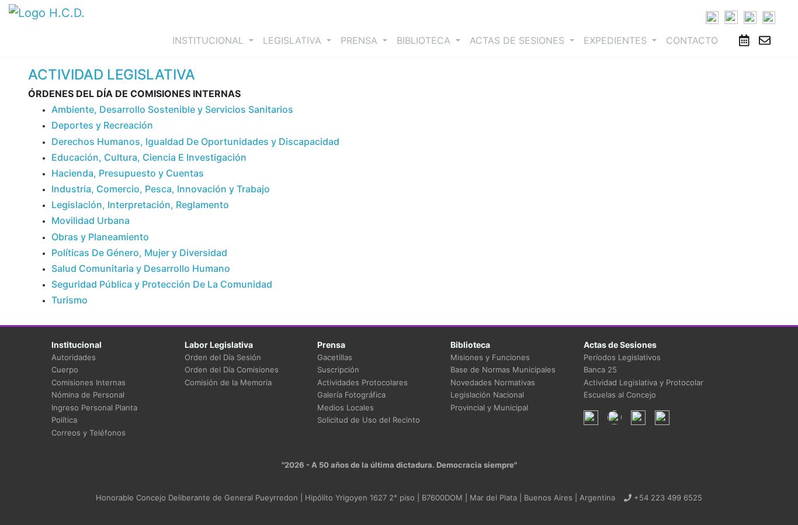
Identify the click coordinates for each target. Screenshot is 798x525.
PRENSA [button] (360, 40)
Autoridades (73, 357)
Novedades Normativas (492, 382)
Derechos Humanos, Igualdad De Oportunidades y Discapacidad (195, 141)
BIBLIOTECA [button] (425, 40)
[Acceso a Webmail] (765, 40)
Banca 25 (600, 369)
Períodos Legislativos (622, 357)
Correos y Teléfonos (88, 432)
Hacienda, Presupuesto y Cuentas (127, 173)
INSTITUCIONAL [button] (215, 40)
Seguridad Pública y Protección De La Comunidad (161, 284)
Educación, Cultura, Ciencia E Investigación (149, 157)
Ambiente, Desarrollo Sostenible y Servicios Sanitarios (172, 109)
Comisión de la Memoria (228, 382)
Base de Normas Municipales (503, 369)
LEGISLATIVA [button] (293, 40)
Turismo (69, 300)
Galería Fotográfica (351, 394)
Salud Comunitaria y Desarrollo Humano (140, 268)
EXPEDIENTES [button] (617, 40)
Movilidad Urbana (90, 220)
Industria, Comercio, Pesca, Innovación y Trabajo (160, 189)
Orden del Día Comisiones (232, 369)
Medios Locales (345, 407)
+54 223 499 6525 (667, 497)
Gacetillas (334, 357)
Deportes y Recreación (102, 125)
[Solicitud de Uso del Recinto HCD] (744, 40)
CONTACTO (692, 40)
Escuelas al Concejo (620, 394)
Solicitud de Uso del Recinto (368, 419)
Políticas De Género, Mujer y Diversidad (139, 252)
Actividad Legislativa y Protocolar (643, 382)
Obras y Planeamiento (100, 237)
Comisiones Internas (88, 382)
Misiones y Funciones (490, 357)
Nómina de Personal (87, 394)
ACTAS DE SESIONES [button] (518, 40)
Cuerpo (64, 369)
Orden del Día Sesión (223, 357)
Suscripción (338, 369)
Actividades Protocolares (362, 382)
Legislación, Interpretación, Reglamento (140, 204)
